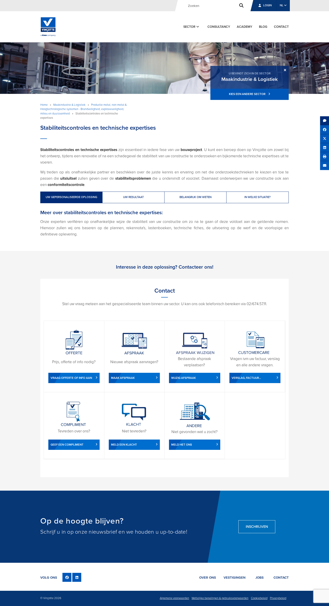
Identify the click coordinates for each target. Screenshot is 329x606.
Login (267, 5)
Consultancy (218, 27)
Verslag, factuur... (246, 378)
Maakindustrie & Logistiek (69, 105)
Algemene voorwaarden (174, 598)
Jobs (259, 578)
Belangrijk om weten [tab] (195, 197)
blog (263, 27)
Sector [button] (189, 27)
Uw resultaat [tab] (133, 197)
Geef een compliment (67, 444)
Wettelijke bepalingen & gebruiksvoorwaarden (220, 598)
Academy (244, 27)
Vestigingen (235, 578)
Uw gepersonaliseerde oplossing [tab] (71, 197)
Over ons (207, 578)
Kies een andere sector (247, 94)
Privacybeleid (278, 598)
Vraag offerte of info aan (71, 378)
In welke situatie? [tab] (257, 197)
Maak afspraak (123, 378)
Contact (281, 27)
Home (44, 105)
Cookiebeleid (259, 598)
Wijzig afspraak (183, 378)
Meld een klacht (124, 444)
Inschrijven (257, 526)
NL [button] (282, 5)
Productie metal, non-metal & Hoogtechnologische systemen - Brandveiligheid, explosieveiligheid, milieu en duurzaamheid (83, 109)
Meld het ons (181, 444)
